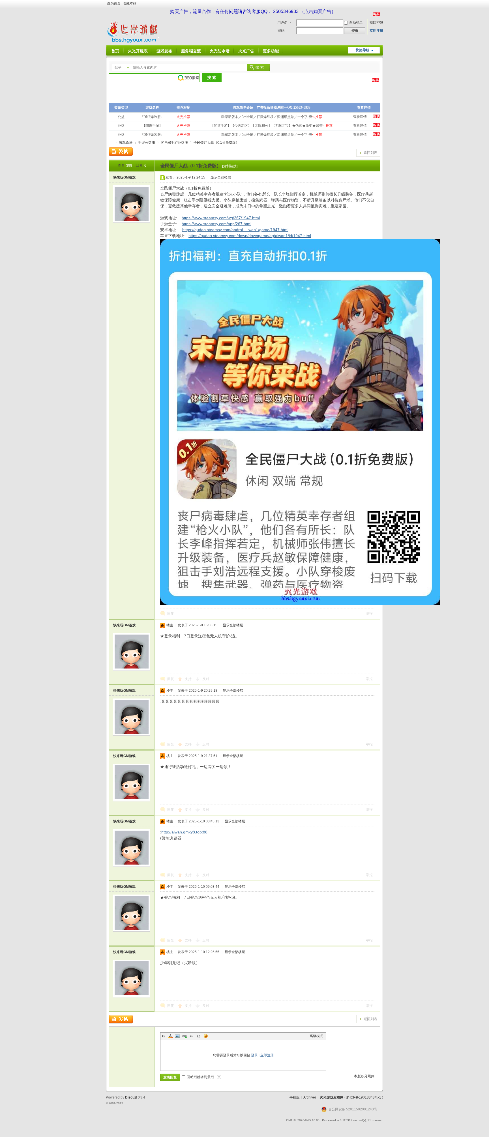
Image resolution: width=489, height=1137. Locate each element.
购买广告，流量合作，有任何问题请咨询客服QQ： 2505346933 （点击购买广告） (253, 11)
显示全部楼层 (221, 177)
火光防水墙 (220, 51)
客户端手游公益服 (174, 143)
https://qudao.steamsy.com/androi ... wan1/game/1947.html (235, 229)
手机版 (294, 1097)
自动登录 (356, 23)
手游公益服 (146, 143)
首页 (115, 51)
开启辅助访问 (381, 4)
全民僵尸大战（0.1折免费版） (216, 143)
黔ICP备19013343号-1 (363, 1097)
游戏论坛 (125, 143)
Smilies (206, 1036)
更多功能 (271, 51)
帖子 (118, 68)
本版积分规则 (364, 1076)
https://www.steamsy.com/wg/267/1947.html (221, 218)
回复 (170, 614)
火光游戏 (111, 143)
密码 (281, 31)
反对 (205, 679)
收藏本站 (129, 3)
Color (170, 1036)
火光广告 (246, 51)
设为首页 (114, 3)
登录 (254, 1055)
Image (177, 1036)
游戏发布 (164, 51)
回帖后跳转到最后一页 (204, 1077)
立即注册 (376, 31)
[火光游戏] (133, 42)
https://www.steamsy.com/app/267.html (216, 224)
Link (184, 1036)
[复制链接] (229, 166)
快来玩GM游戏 (124, 177)
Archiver (309, 1097)
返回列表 (370, 153)
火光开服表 (138, 51)
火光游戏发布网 (332, 1097)
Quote (191, 1036)
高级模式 (316, 1036)
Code (198, 1036)
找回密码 (376, 23)
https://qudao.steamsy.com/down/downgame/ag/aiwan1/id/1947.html (249, 235)
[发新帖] (121, 151)
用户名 (282, 23)
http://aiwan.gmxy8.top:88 (184, 832)
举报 (369, 614)
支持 (188, 679)
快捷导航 (362, 50)
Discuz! (131, 1097)
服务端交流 (191, 51)
